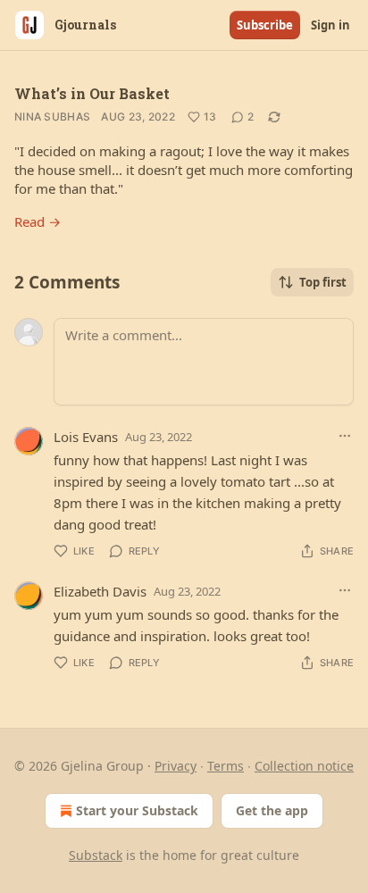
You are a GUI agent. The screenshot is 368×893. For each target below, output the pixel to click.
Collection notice (304, 765)
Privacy (176, 765)
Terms (225, 765)
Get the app (272, 810)
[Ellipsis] (344, 435)
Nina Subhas (52, 116)
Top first (323, 282)
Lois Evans (86, 437)
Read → (37, 221)
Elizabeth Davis (100, 591)
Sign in (330, 25)
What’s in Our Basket (92, 93)
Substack (95, 855)
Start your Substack (137, 810)
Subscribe (265, 25)
